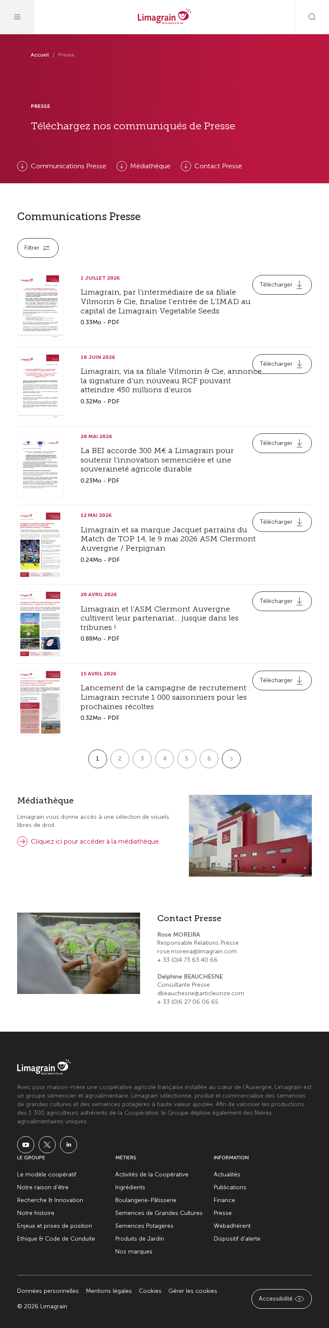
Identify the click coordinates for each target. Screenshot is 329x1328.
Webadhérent (232, 1226)
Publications (230, 1187)
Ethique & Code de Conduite (56, 1238)
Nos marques (134, 1251)
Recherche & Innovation (50, 1200)
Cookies (150, 1291)
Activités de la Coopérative (151, 1174)
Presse (223, 1213)
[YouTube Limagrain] (25, 1144)
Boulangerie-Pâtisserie (145, 1200)
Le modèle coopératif (46, 1174)
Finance (224, 1200)
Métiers (125, 1158)
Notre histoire (35, 1213)
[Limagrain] (164, 17)
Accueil (40, 55)
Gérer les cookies (192, 1291)
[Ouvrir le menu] (17, 17)
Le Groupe (31, 1158)
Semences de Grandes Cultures (159, 1213)
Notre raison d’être (43, 1187)
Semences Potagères (144, 1226)
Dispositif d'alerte (237, 1238)
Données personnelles (48, 1291)
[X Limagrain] (47, 1144)
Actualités (227, 1174)
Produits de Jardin (139, 1238)
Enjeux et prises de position (54, 1226)
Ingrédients (130, 1187)
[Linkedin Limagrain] (68, 1144)
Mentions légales (109, 1291)
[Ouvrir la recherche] (312, 17)
